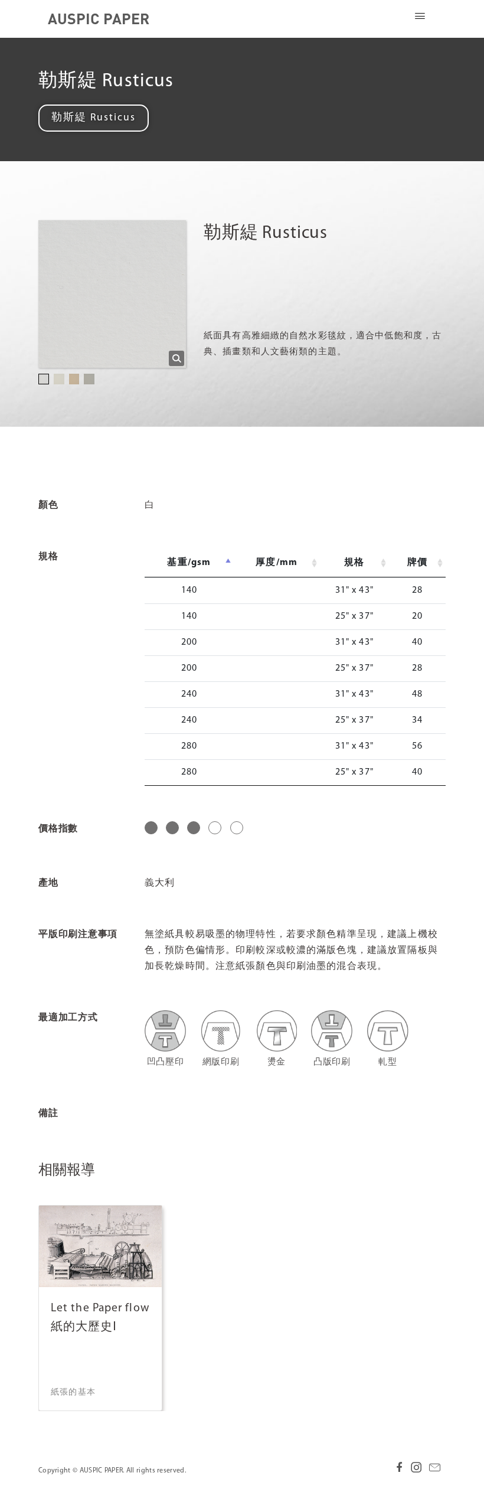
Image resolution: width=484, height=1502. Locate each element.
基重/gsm (189, 562)
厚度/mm (276, 562)
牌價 (417, 562)
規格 (354, 562)
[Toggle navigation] (419, 19)
